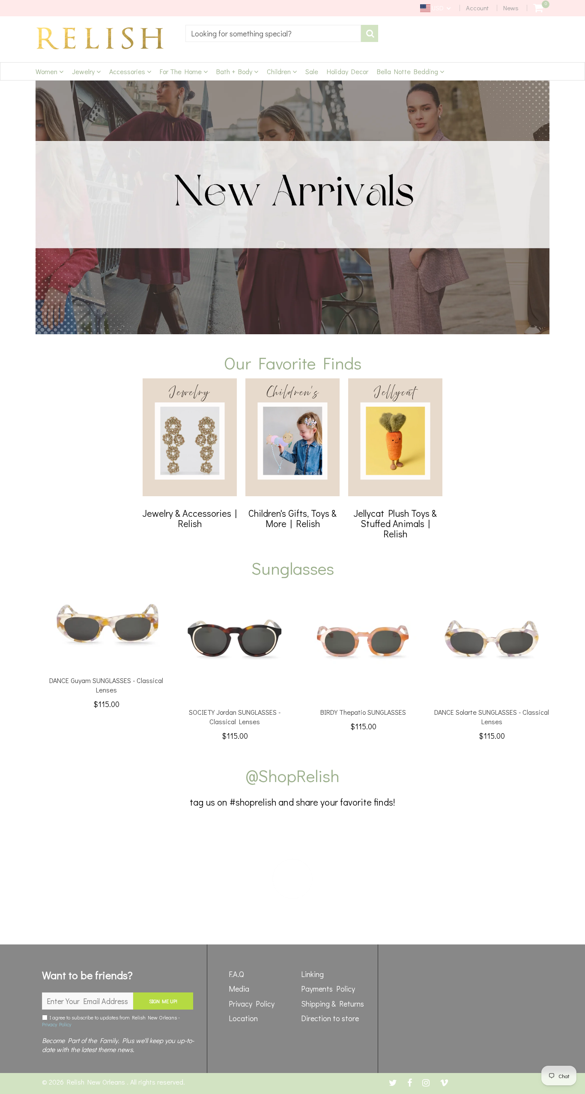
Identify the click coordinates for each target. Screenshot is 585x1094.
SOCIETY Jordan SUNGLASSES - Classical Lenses (235, 716)
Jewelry (84, 71)
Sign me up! (163, 1001)
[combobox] (273, 33)
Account (477, 7)
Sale (311, 71)
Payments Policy (328, 988)
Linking (312, 974)
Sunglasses (292, 568)
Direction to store (330, 1018)
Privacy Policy (56, 1024)
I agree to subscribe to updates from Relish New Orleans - (111, 1021)
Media (239, 988)
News (511, 7)
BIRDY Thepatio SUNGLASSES (363, 711)
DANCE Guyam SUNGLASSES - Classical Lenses (106, 685)
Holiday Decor (347, 71)
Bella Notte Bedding (408, 71)
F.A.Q (236, 974)
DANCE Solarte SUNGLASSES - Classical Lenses (491, 716)
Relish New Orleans (97, 1081)
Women (47, 71)
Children (279, 71)
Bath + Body (235, 71)
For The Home (181, 71)
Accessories (128, 71)
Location (243, 1018)
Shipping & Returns (332, 1003)
